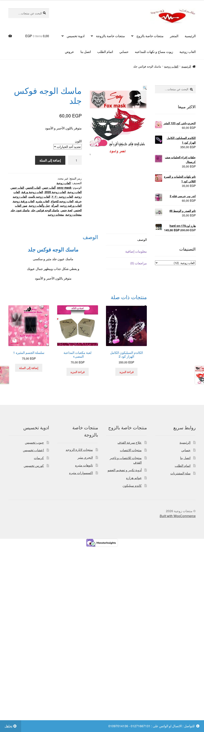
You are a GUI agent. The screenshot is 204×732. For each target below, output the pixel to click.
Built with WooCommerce (178, 516)
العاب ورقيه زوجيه (71, 205)
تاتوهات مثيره (84, 465)
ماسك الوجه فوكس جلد (45, 210)
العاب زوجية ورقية (32, 192)
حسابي (123, 51)
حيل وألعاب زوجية (39, 205)
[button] (145, 87)
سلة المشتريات (180, 473)
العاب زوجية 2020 (55, 192)
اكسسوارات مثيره (81, 472)
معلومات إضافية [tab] (136, 251)
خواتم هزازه (134, 477)
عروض (69, 51)
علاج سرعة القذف (130, 442)
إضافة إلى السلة (50, 160)
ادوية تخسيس (75, 36)
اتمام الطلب (105, 51)
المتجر (174, 36)
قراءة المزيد (126, 372)
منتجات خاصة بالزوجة (110, 36)
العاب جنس (17, 187)
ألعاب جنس (49, 187)
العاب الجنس (33, 187)
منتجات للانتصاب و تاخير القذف (126, 460)
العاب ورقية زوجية (23, 201)
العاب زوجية (187, 51)
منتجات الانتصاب (131, 450)
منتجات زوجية (74, 214)
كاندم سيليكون (132, 485)
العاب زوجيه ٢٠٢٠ (62, 196)
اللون (78, 141)
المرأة (55, 205)
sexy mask (64, 187)
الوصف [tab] (142, 239)
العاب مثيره (42, 201)
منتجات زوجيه (56, 214)
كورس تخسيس (34, 465)
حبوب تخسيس (34, 442)
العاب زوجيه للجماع (62, 201)
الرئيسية (190, 36)
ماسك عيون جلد (20, 210)
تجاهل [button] (8, 726)
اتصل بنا (85, 51)
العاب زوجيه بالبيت (39, 196)
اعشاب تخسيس (33, 450)
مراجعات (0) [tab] (138, 263)
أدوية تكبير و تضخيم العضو (125, 470)
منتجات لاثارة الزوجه (79, 449)
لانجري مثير (85, 457)
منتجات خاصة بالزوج (150, 36)
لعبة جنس (66, 210)
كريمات (39, 457)
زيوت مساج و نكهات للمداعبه (154, 51)
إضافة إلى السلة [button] (28, 368)
